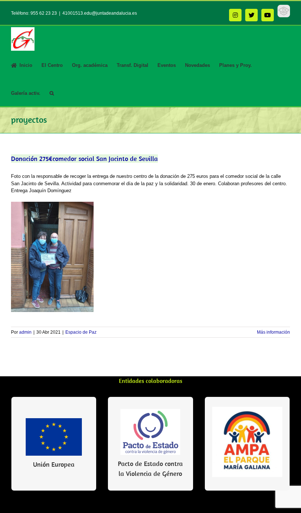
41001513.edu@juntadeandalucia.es (99, 13)
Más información (273, 332)
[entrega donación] (52, 204)
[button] (52, 93)
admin (25, 332)
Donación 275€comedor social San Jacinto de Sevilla (84, 158)
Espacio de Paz (81, 332)
